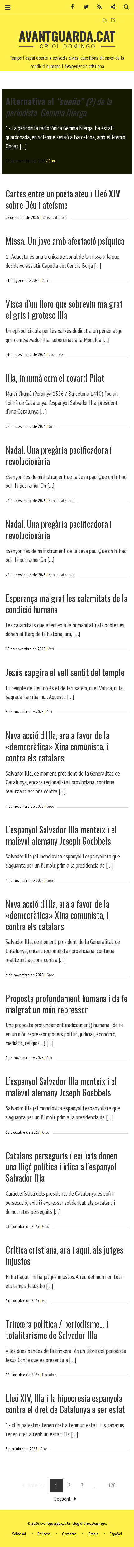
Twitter (84, 7)
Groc (51, 161)
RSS (97, 7)
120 (112, 1485)
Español (116, 1534)
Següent (62, 1498)
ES (113, 20)
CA (105, 20)
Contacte (69, 1534)
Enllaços (43, 1534)
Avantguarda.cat (67, 36)
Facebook (70, 7)
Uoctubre (56, 354)
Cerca (124, 7)
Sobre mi (19, 1534)
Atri (45, 280)
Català (93, 1534)
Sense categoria (55, 217)
